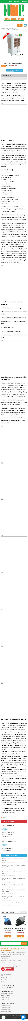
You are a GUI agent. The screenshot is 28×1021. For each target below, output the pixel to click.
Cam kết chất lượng (5, 977)
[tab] (14, 78)
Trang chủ (3, 28)
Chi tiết (7, 936)
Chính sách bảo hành (5, 1007)
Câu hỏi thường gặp (5, 999)
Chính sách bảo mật (5, 1009)
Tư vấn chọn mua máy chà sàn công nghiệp (13, 902)
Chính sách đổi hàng (5, 1005)
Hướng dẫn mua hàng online (7, 993)
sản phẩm (10, 1)
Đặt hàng (10, 70)
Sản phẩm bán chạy (11, 28)
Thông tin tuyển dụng (6, 975)
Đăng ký (25, 1)
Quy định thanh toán (5, 997)
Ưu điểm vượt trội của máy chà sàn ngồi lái (12, 884)
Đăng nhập (17, 1)
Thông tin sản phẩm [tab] (7, 75)
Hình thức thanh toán (5, 995)
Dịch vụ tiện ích (4, 979)
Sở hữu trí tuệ (4, 981)
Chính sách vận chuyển (6, 1011)
